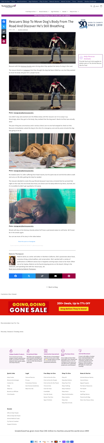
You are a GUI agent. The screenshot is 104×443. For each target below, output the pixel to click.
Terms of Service (30, 377)
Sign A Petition (48, 400)
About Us (9, 388)
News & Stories (54, 1)
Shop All (64, 377)
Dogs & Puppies (84, 383)
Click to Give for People (50, 380)
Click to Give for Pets (49, 377)
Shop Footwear (66, 388)
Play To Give (44, 1)
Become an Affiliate (12, 391)
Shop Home (65, 391)
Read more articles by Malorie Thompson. (22, 269)
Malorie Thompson (23, 29)
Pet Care (82, 391)
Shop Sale (65, 400)
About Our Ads (29, 388)
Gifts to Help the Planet (13, 415)
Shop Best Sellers (67, 380)
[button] (91, 6)
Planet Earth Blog (85, 397)
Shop (13, 1)
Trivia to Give (47, 386)
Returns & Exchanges (13, 380)
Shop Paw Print (66, 383)
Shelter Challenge (90, 1)
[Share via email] (3, 36)
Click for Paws (48, 388)
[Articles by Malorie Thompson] (12, 260)
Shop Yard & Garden (67, 394)
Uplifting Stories (84, 394)
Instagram (26, 70)
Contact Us (10, 383)
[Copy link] (3, 31)
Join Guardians (22, 1)
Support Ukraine (12, 424)
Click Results (10, 394)
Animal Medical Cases (13, 418)
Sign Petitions (33, 1)
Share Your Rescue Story (87, 400)
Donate (80, 1)
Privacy (27, 380)
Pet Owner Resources (86, 386)
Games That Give (48, 397)
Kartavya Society (26, 66)
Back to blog (53, 287)
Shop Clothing (66, 386)
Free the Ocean (48, 394)
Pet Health (83, 388)
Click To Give (5, 1)
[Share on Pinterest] (3, 41)
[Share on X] (3, 26)
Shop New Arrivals (67, 402)
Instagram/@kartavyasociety (23, 113)
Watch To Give (65, 1)
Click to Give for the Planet (51, 383)
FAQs (8, 386)
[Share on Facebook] (3, 21)
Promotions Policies (31, 383)
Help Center (10, 377)
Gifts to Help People (13, 413)
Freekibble (47, 391)
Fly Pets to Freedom (13, 421)
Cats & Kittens (84, 380)
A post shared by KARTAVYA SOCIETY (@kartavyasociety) (26, 245)
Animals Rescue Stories (86, 377)
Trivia (74, 1)
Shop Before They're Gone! (73, 308)
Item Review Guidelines (32, 386)
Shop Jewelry (66, 397)
